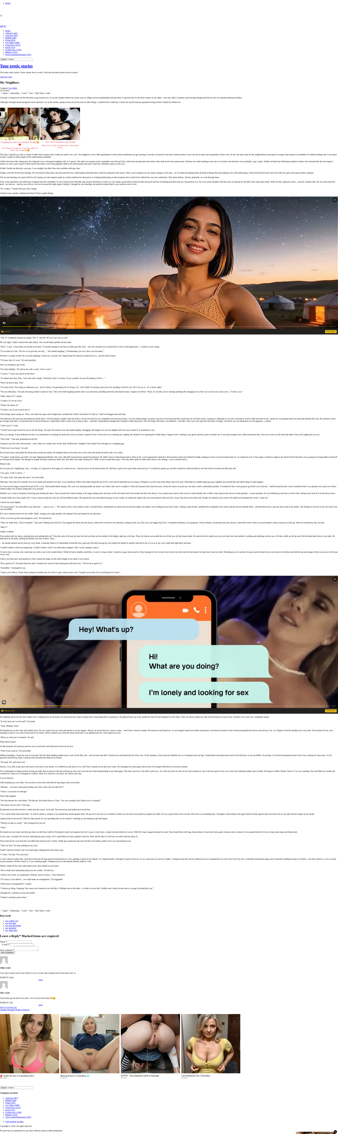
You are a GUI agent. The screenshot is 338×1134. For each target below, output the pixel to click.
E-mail (5, 944)
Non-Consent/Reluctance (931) (18, 54)
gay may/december (13, 925)
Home (7, 3)
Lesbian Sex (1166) (13, 50)
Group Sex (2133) (12, 45)
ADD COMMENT (7, 953)
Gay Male (13, 88)
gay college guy (11, 921)
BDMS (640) (10, 38)
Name (3, 942)
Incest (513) (10, 47)
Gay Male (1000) (12, 43)
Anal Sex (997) (11, 35)
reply (41, 980)
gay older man (11, 930)
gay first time (10, 923)
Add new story (11, 33)
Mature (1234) (11, 52)
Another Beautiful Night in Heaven (14, 1010)
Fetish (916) (10, 40)
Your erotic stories (16, 65)
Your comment (7, 950)
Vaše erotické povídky (14, 1122)
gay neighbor (10, 928)
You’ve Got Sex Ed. (8, 1007)
